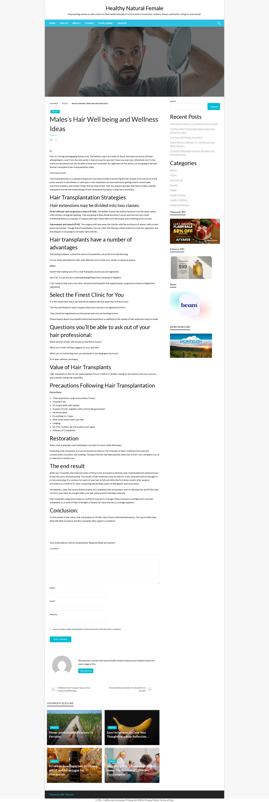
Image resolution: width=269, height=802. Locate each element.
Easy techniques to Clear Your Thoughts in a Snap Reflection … (128, 734)
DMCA (141, 800)
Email (53, 601)
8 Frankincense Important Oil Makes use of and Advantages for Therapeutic (73, 770)
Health (64, 23)
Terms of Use (166, 800)
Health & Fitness (178, 195)
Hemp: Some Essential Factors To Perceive (71, 734)
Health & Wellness (179, 200)
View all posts (86, 671)
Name (53, 588)
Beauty (77, 23)
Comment (55, 548)
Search (173, 101)
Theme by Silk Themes (61, 794)
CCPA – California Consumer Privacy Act (116, 800)
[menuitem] (52, 23)
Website (53, 614)
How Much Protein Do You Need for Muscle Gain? (194, 123)
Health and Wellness (180, 205)
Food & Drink (105, 23)
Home (52, 23)
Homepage (54, 103)
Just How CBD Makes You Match (186, 137)
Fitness (89, 23)
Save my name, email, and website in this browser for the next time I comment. (87, 629)
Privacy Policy (152, 800)
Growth (122, 23)
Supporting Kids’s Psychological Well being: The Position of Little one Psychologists (131, 770)
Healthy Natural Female (134, 8)
